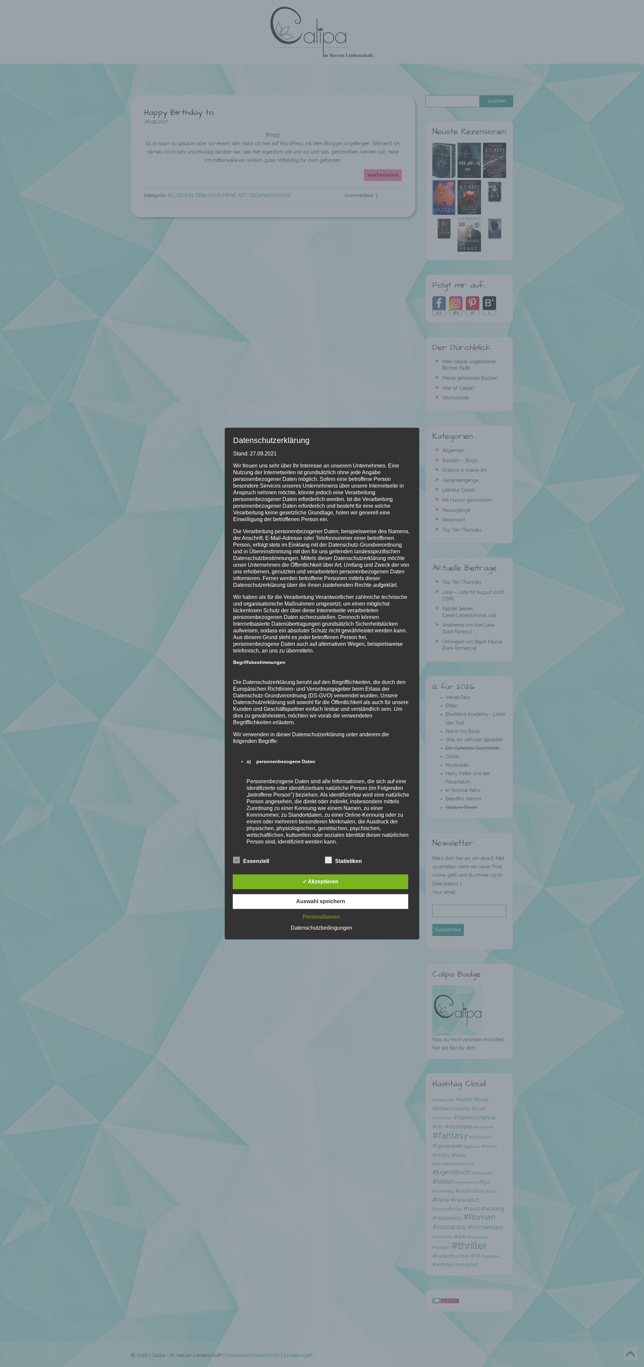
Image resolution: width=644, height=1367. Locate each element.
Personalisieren (321, 917)
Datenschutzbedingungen (321, 928)
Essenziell (256, 861)
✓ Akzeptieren (320, 881)
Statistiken (348, 861)
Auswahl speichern (320, 901)
